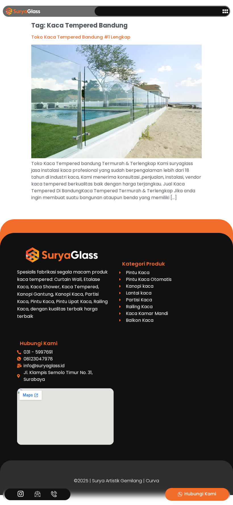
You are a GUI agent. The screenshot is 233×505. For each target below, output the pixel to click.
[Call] (54, 494)
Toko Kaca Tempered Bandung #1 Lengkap (80, 37)
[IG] (20, 494)
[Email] (37, 494)
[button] (225, 11)
